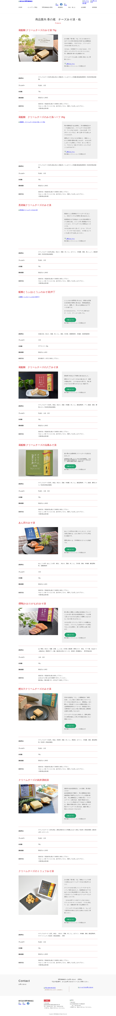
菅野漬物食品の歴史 (47, 7)
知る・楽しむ (71, 7)
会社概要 (83, 7)
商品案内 (60, 7)
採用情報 (94, 7)
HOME (20, 7)
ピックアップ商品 (32, 7)
